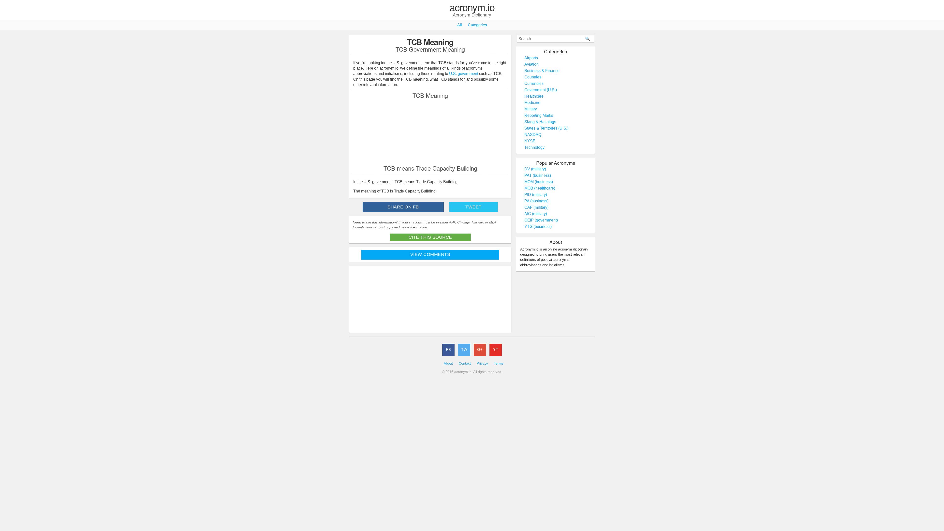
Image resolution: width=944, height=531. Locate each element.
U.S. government (463, 74)
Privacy (482, 363)
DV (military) (535, 169)
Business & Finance (542, 71)
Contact (465, 363)
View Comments (430, 254)
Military (530, 109)
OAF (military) (536, 207)
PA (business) (536, 201)
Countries (532, 77)
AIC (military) (535, 214)
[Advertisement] (430, 131)
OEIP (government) (541, 220)
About (448, 363)
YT (495, 349)
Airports (531, 58)
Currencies (534, 83)
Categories (477, 25)
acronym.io (472, 7)
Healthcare (534, 96)
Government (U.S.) (540, 90)
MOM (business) (538, 182)
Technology (534, 147)
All (459, 25)
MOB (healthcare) (539, 188)
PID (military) (535, 194)
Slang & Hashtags (540, 122)
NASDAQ (532, 135)
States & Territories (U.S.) (546, 128)
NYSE (529, 141)
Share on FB (403, 207)
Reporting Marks (538, 115)
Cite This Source (430, 237)
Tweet (473, 207)
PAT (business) (537, 175)
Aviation (531, 64)
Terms (498, 363)
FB (448, 349)
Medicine (532, 103)
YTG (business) (538, 226)
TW (464, 349)
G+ (480, 349)
